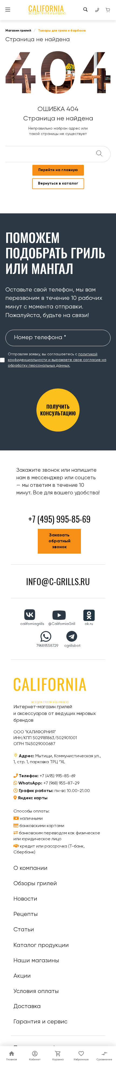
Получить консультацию (58, 410)
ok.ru (89, 624)
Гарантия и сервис (40, 1022)
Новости (25, 899)
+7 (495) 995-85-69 (57, 776)
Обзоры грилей (35, 884)
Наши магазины (36, 961)
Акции (22, 976)
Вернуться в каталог (58, 183)
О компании (30, 868)
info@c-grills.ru (58, 581)
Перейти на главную (58, 170)
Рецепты (25, 914)
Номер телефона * (40, 338)
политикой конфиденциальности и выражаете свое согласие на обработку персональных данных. (57, 359)
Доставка (27, 1006)
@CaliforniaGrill (61, 624)
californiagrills (32, 624)
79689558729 (47, 646)
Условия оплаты (36, 991)
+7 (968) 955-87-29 (61, 783)
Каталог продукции (41, 945)
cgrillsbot (72, 646)
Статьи (23, 930)
